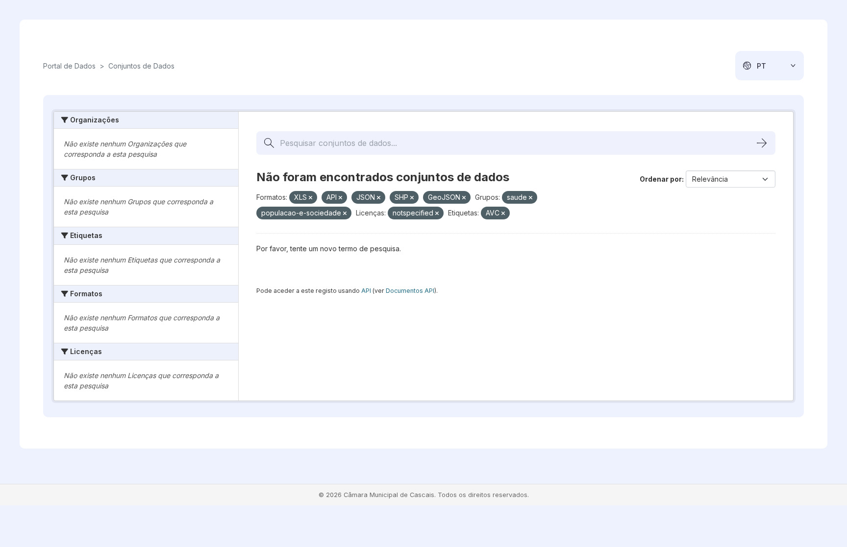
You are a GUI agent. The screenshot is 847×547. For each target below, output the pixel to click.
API (366, 290)
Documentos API (410, 290)
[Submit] (762, 143)
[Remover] (310, 197)
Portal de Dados (69, 66)
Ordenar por (661, 179)
